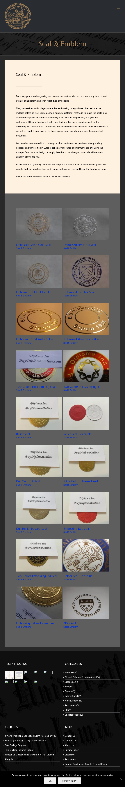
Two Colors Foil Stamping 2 (81, 386)
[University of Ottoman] (38, 675)
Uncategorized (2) (74, 714)
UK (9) (68, 710)
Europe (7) (70, 686)
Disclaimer (70, 754)
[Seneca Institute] (9, 684)
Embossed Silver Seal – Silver (82, 339)
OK (50, 780)
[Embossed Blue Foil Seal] (38, 684)
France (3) (70, 691)
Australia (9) (71, 672)
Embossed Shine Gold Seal (33, 245)
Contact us (70, 740)
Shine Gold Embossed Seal (80, 481)
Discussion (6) (72, 682)
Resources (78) (72, 705)
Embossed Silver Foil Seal (79, 245)
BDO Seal (69, 623)
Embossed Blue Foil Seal (79, 292)
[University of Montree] (9, 675)
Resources (70, 759)
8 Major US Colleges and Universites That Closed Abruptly (29, 757)
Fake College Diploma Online (19, 750)
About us (69, 745)
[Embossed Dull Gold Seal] (18, 684)
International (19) (73, 696)
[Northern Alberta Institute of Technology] (28, 684)
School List (70, 736)
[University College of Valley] (18, 675)
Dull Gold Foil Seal (28, 481)
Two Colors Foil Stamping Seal (35, 386)
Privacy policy (69, 780)
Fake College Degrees (15, 745)
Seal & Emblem (23, 248)
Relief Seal (23, 434)
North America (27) (74, 700)
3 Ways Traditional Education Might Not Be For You (30, 736)
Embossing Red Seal (76, 528)
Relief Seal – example (77, 434)
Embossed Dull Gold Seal (32, 292)
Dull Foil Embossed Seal (31, 528)
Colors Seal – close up (77, 576)
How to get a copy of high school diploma (26, 740)
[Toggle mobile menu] (118, 9)
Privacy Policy (72, 750)
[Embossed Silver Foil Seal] (48, 675)
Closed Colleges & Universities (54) (82, 677)
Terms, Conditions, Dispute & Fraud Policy (86, 764)
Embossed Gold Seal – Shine (34, 339)
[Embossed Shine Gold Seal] (28, 675)
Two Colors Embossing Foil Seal (36, 576)
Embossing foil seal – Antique (35, 623)
